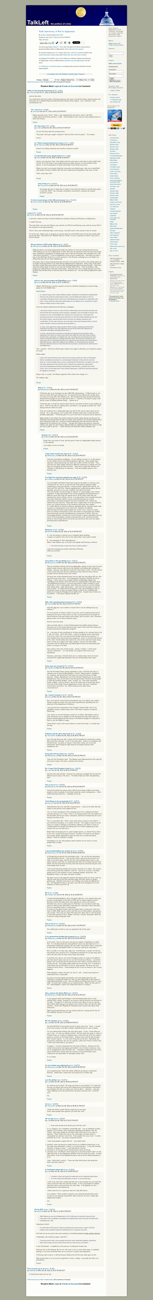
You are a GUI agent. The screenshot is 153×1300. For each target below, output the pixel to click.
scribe (31, 92)
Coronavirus (113, 140)
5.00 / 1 (56, 91)
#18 (80, 602)
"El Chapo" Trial (114, 186)
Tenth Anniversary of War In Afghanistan (40, 82)
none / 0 (42, 109)
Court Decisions (114, 169)
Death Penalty (114, 176)
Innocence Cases (115, 204)
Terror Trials (113, 244)
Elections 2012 (114, 147)
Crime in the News (115, 171)
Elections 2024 (114, 149)
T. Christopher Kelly (115, 99)
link (52, 492)
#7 (67, 244)
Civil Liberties (114, 162)
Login (56, 86)
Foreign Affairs (114, 197)
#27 (78, 1065)
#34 (63, 785)
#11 (55, 184)
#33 (78, 768)
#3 (40, 213)
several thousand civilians (47, 55)
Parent (35, 122)
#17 (75, 561)
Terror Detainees (115, 178)
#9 (75, 280)
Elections (112, 188)
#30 (63, 1119)
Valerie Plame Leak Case (117, 246)
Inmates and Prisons (116, 202)
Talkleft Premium (115, 239)
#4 (53, 126)
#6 (69, 156)
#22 (71, 666)
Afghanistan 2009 (57, 35)
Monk (113, 265)
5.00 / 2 (64, 156)
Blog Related (113, 160)
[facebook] (66, 43)
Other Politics (114, 237)
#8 (53, 1269)
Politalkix (50, 479)
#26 (67, 1021)
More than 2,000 (69, 53)
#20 (84, 936)
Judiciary (112, 209)
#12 (74, 200)
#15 (76, 454)
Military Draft (113, 224)
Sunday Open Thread (75, 74)
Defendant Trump (115, 142)
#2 (47, 109)
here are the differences (63, 58)
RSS (119, 43)
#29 (56, 1104)
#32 (72, 754)
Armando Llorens (115, 97)
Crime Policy (113, 173)
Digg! (50, 43)
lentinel (31, 215)
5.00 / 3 (72, 801)
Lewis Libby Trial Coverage (115, 218)
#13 (56, 435)
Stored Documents (115, 184)
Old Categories (114, 235)
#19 (62, 530)
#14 (53, 1209)
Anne (38, 158)
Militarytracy (37, 246)
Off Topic (112, 230)
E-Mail (110, 45)
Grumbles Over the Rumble (57, 74)
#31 (72, 1169)
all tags (45, 40)
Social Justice (114, 242)
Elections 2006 (114, 191)
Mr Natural (40, 145)
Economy (112, 151)
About (115, 43)
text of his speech (77, 49)
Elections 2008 (114, 193)
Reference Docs (115, 153)
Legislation (113, 215)
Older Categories (115, 233)
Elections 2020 (114, 195)
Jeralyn (43, 35)
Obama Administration (116, 228)
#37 (77, 801)
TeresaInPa (44, 185)
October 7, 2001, (57, 47)
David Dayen (40, 291)
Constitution (113, 164)
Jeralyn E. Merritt (115, 90)
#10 (50, 388)
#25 (71, 695)
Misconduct (113, 226)
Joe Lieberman (114, 206)
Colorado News (114, 138)
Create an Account (70, 86)
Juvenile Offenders (115, 211)
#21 (65, 1080)
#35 (81, 851)
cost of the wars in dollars (78, 55)
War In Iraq (113, 248)
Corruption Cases (115, 167)
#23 (76, 993)
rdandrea (32, 1270)
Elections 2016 (114, 144)
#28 (79, 734)
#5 (72, 143)
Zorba (35, 111)
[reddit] (62, 43)
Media (111, 221)
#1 (61, 91)
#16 (85, 477)
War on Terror (114, 251)
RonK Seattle (37, 202)
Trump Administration (116, 155)
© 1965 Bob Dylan (114, 301)
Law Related (113, 213)
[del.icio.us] (58, 43)
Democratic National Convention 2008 (116, 181)
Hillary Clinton (114, 200)
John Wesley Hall (115, 102)
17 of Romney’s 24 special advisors (50, 66)
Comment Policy (118, 45)
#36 (56, 893)
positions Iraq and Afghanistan (74, 60)
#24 (63, 924)
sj (48, 770)
